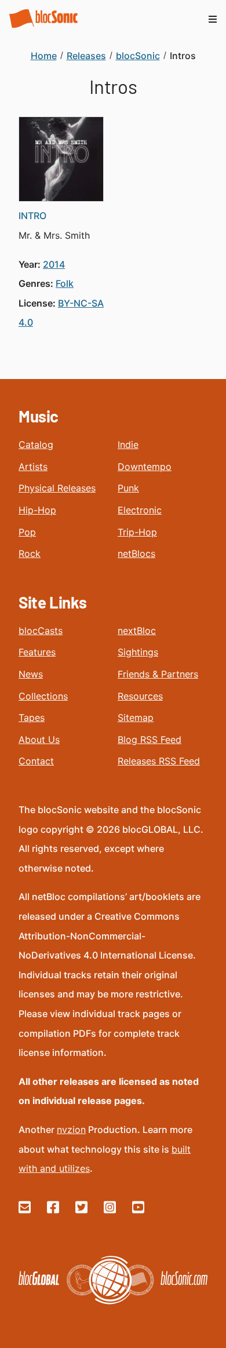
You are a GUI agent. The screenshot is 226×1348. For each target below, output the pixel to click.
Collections (43, 696)
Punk (128, 488)
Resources (140, 696)
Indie (128, 444)
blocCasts (41, 630)
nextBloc (137, 630)
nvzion (71, 1129)
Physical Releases (57, 488)
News (31, 674)
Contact (36, 761)
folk (65, 283)
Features (37, 652)
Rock (30, 553)
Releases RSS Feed (159, 761)
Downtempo (145, 466)
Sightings (138, 652)
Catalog (36, 444)
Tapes (32, 717)
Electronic (140, 510)
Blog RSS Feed (149, 739)
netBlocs (136, 553)
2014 (54, 264)
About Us (39, 739)
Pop (27, 532)
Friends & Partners (158, 674)
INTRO (32, 215)
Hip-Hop (37, 510)
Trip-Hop (137, 532)
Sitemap (136, 717)
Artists (33, 466)
